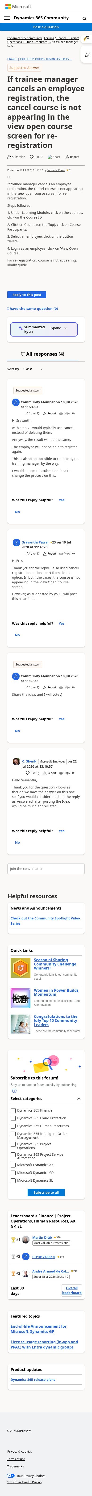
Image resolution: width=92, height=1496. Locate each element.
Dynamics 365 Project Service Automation (40, 1156)
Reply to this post (27, 294)
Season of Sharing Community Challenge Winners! (55, 964)
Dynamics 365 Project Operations (34, 1146)
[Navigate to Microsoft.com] (18, 6)
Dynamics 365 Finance (34, 1110)
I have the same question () (32, 308)
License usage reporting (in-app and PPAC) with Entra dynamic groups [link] (44, 1344)
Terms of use (16, 1459)
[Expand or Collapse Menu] (7, 18)
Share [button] (57, 157)
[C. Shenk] (16, 761)
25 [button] (69, 170)
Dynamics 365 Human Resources (43, 1126)
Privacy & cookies (19, 1451)
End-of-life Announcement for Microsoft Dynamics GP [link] (39, 1329)
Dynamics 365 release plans (33, 1379)
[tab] (42, 356)
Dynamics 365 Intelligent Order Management (42, 1135)
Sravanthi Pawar (56, 170)
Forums (49, 38)
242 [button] (75, 1271)
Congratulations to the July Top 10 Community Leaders (55, 1021)
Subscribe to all (46, 1192)
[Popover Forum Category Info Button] (14, 1091)
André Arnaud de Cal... (50, 1271)
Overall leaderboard (72, 1290)
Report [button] (74, 157)
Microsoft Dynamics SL (35, 1181)
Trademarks (15, 1466)
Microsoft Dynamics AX (35, 1165)
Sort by (13, 369)
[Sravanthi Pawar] (16, 542)
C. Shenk (29, 761)
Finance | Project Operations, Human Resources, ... (43, 40)
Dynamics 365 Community (41, 18)
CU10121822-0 (43, 1257)
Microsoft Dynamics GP (35, 1173)
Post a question (46, 27)
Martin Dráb (42, 1237)
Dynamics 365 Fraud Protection (41, 1118)
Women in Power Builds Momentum (56, 992)
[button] (84, 18)
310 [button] (62, 1256)
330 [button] (58, 1237)
